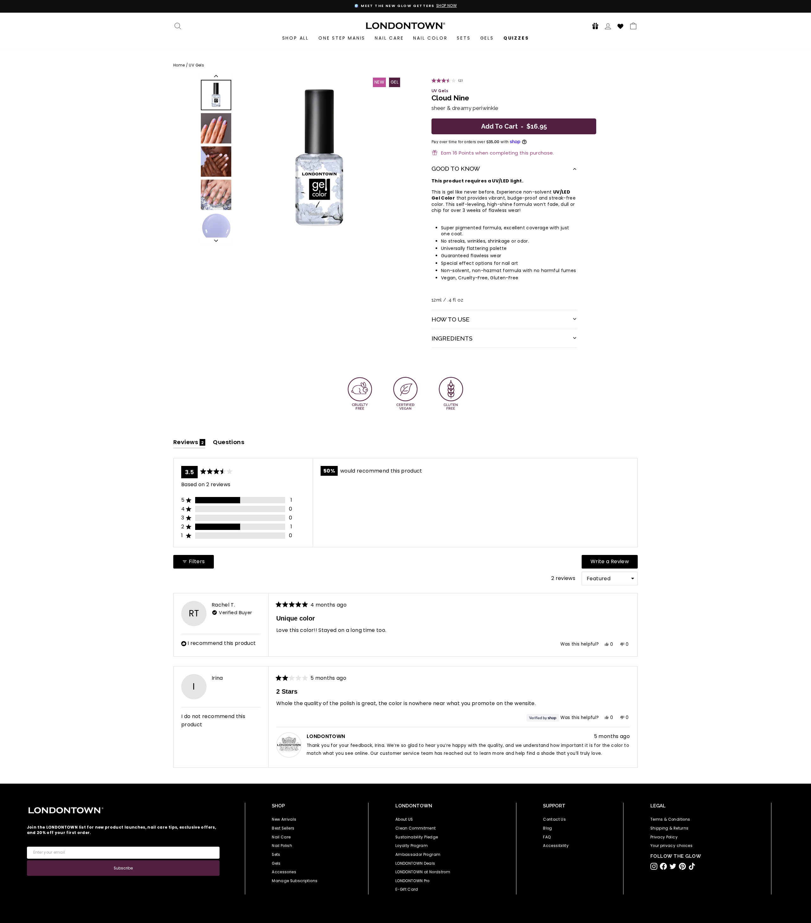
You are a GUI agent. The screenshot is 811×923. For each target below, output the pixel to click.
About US (404, 819)
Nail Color (430, 38)
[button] (593, 25)
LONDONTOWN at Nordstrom (422, 872)
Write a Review (614, 563)
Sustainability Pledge (416, 837)
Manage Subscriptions (294, 880)
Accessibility (556, 845)
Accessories (284, 872)
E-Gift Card (406, 889)
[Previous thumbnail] (216, 76)
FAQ (547, 837)
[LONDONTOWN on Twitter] (672, 866)
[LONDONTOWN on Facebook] (663, 866)
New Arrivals (284, 819)
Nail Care (389, 38)
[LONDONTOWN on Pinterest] (682, 866)
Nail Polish (282, 845)
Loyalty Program (411, 845)
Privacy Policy (664, 837)
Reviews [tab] (189, 443)
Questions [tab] (228, 443)
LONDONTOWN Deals (415, 863)
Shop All (295, 38)
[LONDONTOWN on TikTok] (691, 866)
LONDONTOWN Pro (412, 880)
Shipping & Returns (669, 828)
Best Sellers (283, 828)
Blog (547, 828)
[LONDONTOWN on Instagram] (653, 866)
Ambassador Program (417, 854)
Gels (487, 38)
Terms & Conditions (670, 819)
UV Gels (196, 65)
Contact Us (554, 819)
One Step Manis (341, 38)
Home (179, 65)
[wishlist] (620, 25)
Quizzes (516, 38)
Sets (463, 38)
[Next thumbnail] (216, 241)
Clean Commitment (415, 828)
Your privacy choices (671, 845)
